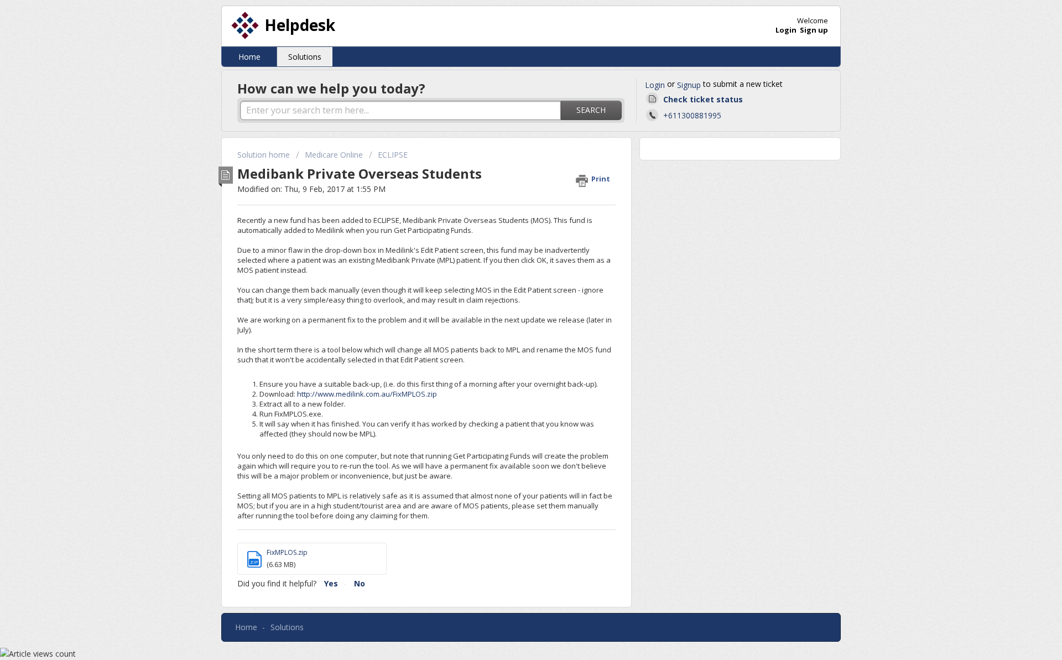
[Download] (510, 185)
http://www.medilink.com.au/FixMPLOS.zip (367, 394)
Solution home (264, 154)
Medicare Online (334, 154)
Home (249, 56)
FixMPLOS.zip (287, 552)
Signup (689, 85)
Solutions (304, 56)
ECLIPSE (393, 154)
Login (655, 85)
